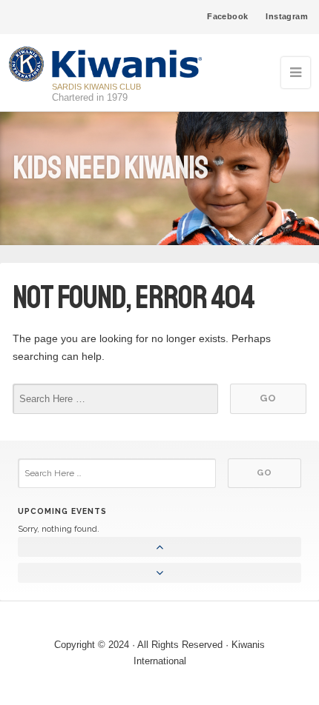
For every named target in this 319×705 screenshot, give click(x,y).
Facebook (227, 16)
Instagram (287, 16)
